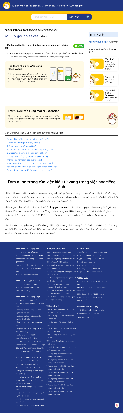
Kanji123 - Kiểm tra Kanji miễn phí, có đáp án (92, 282)
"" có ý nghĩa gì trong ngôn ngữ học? (26, 153)
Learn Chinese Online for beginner (29, 364)
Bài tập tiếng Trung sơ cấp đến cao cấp (29, 388)
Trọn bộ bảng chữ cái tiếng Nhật (28, 341)
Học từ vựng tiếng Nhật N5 (26, 335)
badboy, (93, 310)
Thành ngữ (50, 5)
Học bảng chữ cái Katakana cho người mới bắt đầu (28, 317)
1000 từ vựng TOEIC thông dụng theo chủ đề (61, 336)
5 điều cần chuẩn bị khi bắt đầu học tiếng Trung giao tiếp (29, 381)
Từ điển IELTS (36, 5)
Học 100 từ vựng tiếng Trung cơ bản (30, 367)
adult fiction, (94, 314)
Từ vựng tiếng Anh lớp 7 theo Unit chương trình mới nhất (59, 386)
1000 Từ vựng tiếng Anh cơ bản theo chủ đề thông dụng (60, 310)
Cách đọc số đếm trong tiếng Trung (30, 405)
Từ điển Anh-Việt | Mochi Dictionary (29, 265)
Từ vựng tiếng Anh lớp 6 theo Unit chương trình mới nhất (59, 392)
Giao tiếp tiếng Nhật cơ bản (26, 338)
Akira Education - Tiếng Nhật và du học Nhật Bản (91, 298)
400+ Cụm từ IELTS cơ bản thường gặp (59, 323)
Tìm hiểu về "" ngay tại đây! (23, 142)
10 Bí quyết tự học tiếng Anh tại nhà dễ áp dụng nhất (60, 266)
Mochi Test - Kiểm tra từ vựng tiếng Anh (29, 269)
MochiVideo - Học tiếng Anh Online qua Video (29, 260)
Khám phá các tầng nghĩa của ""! (28, 156)
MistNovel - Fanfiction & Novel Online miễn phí (92, 289)
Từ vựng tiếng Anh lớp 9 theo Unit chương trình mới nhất (59, 373)
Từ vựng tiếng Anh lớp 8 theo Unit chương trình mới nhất (59, 380)
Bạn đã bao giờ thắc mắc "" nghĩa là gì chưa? (30, 149)
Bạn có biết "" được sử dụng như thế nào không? (32, 167)
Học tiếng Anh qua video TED (89, 268)
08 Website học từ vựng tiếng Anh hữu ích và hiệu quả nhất (61, 279)
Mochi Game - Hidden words (27, 274)
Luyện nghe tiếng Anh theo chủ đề (90, 259)
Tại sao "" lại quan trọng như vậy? (29, 170)
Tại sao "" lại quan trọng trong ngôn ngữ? (28, 139)
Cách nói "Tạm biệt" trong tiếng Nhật (30, 348)
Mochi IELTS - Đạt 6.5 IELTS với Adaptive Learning (27, 289)
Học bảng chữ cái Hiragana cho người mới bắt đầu (28, 311)
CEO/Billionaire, (83, 310)
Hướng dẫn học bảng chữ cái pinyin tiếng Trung (30, 372)
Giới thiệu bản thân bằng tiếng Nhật (30, 351)
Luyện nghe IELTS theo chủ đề (89, 255)
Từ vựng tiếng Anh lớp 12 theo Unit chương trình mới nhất (60, 355)
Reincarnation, (83, 314)
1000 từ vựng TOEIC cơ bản (57, 262)
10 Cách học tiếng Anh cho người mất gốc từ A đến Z (61, 273)
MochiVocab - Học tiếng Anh (27, 252)
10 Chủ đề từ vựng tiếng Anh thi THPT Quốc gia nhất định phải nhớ (61, 291)
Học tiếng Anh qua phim (86, 265)
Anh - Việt (74, 17)
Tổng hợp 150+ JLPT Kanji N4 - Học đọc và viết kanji (29, 330)
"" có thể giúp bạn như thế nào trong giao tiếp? (30, 163)
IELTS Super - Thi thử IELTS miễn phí (91, 294)
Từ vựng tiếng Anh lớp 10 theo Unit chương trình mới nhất (60, 367)
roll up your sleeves (103, 41)
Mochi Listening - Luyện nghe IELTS (29, 255)
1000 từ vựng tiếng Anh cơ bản (58, 252)
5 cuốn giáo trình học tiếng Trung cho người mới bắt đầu (30, 394)
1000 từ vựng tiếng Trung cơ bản (28, 377)
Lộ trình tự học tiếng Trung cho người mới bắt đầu (30, 400)
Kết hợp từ (62, 5)
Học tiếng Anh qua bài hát (87, 262)
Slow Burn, (81, 317)
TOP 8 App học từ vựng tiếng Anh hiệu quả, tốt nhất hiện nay (59, 285)
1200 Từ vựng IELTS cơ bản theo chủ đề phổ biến (60, 317)
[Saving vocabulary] (117, 405)
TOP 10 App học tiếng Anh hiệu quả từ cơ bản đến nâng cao (60, 298)
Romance (90, 317)
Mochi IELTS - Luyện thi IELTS (27, 284)
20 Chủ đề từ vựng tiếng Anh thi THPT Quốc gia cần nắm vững (61, 348)
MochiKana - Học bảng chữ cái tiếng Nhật (30, 304)
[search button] (88, 17)
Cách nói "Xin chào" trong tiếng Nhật (30, 345)
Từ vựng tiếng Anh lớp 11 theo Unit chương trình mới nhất (59, 361)
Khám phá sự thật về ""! (21, 146)
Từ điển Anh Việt (20, 5)
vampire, (101, 310)
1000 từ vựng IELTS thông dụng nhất (60, 255)
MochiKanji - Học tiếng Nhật (27, 300)
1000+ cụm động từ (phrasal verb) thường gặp (60, 342)
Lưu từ (80, 46)
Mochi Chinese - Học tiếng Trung (28, 361)
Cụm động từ (75, 5)
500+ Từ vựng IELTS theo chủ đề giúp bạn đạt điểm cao (61, 329)
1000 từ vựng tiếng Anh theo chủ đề (60, 259)
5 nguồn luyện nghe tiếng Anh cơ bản (92, 252)
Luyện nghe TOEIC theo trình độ (89, 272)
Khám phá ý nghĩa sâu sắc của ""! (24, 160)
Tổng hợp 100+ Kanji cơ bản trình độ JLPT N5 (30, 323)
